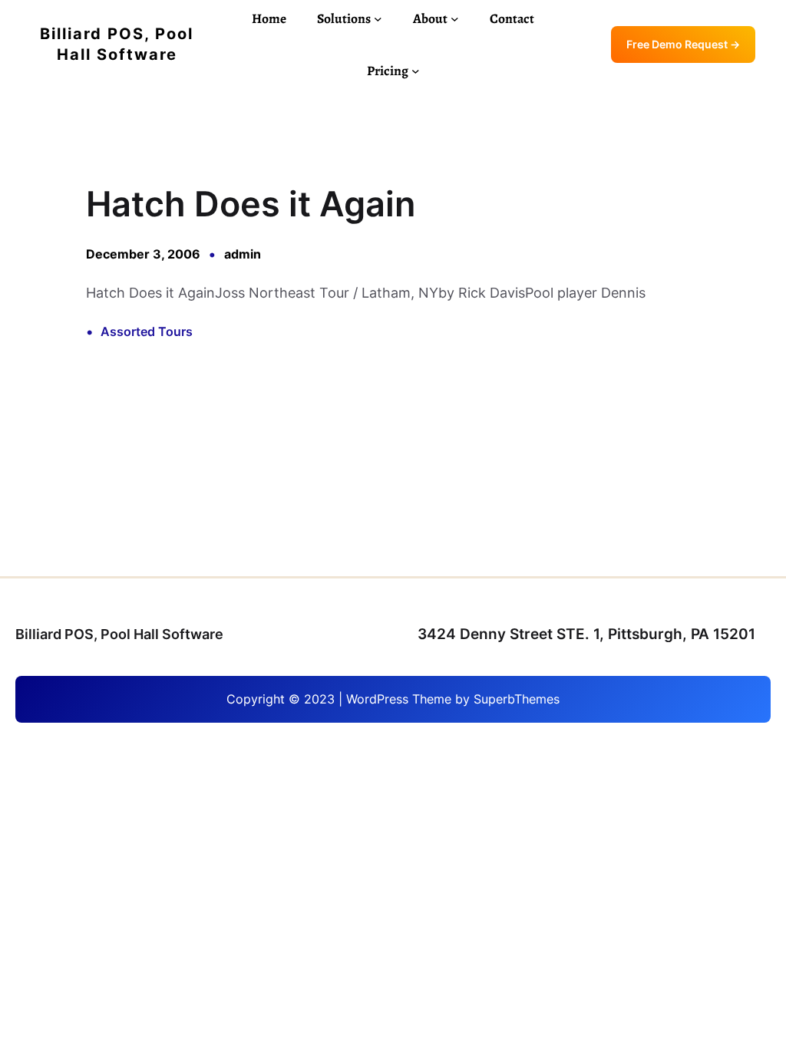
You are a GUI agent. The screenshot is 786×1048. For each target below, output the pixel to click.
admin (242, 254)
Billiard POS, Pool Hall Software (119, 634)
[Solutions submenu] (378, 19)
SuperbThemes (517, 699)
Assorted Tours (147, 332)
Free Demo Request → (683, 44)
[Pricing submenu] (415, 71)
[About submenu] (455, 19)
